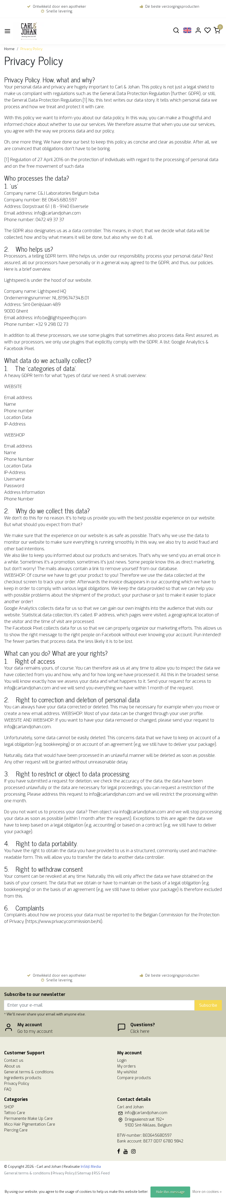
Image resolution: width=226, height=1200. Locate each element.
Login (122, 1060)
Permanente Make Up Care (28, 1118)
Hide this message (170, 1192)
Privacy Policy (31, 49)
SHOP (9, 1107)
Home (9, 49)
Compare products (134, 1077)
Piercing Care (16, 1130)
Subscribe (208, 1005)
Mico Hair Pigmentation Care (29, 1124)
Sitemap (84, 1173)
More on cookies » (207, 1192)
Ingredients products (22, 1077)
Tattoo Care (14, 1112)
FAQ (7, 1089)
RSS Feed (102, 1173)
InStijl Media (90, 1166)
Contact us (13, 1060)
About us (12, 1066)
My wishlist (127, 1072)
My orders (126, 1066)
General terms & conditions (29, 1072)
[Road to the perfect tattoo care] (39, 31)
